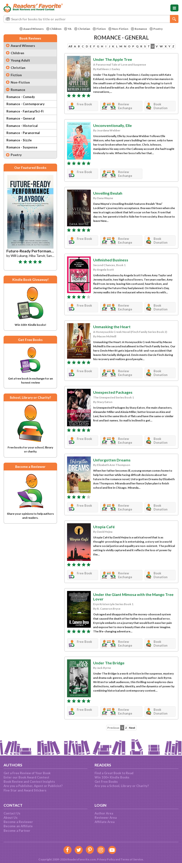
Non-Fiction (120, 29)
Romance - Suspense (21, 147)
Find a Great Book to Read (114, 773)
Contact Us (12, 813)
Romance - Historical (22, 126)
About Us (11, 817)
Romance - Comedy (20, 97)
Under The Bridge (108, 663)
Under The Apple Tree (112, 59)
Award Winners (33, 29)
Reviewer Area (106, 817)
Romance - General (20, 118)
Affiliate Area (104, 822)
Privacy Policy (106, 859)
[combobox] (91, 18)
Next (132, 727)
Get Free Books (106, 781)
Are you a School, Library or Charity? (122, 786)
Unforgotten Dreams (112, 460)
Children (55, 29)
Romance (141, 29)
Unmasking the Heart (112, 326)
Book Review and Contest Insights (29, 781)
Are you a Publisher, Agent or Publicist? (33, 786)
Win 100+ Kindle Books (112, 777)
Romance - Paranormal (23, 133)
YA (70, 29)
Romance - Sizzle (19, 140)
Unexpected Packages (112, 392)
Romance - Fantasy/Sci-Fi (25, 111)
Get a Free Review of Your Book (27, 773)
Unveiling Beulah (107, 193)
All (70, 46)
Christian (84, 29)
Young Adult (20, 60)
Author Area (104, 813)
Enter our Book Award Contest (26, 777)
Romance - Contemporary (25, 104)
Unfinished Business (110, 260)
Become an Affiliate (18, 826)
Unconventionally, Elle (112, 125)
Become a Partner (17, 830)
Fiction (101, 29)
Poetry (158, 29)
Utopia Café (104, 526)
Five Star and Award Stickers (25, 790)
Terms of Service (132, 859)
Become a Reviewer (18, 822)
